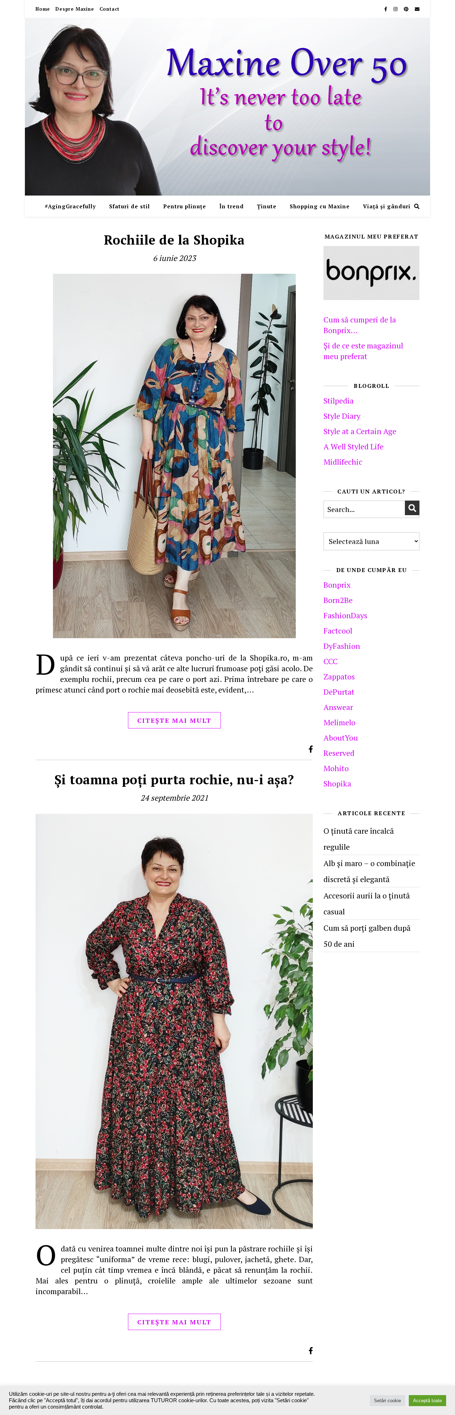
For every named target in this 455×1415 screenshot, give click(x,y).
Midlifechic (342, 461)
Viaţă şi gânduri (387, 206)
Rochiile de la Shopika (174, 239)
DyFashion (341, 646)
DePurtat (338, 692)
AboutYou (340, 737)
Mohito (336, 768)
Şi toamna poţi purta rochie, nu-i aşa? (174, 779)
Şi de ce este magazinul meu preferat (363, 350)
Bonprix (336, 585)
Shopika (337, 783)
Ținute (267, 206)
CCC (330, 661)
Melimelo (339, 722)
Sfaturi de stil (129, 206)
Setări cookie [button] (387, 1400)
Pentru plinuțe (184, 206)
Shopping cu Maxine (320, 206)
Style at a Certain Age (359, 431)
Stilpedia (338, 400)
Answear (338, 707)
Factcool (337, 630)
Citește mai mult (174, 720)
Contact (110, 9)
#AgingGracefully (70, 206)
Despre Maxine (74, 9)
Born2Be (338, 600)
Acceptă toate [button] (427, 1400)
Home (43, 9)
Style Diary (341, 416)
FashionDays (345, 615)
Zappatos (339, 676)
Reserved (338, 753)
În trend (231, 206)
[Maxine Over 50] (227, 107)
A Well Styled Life (353, 446)
